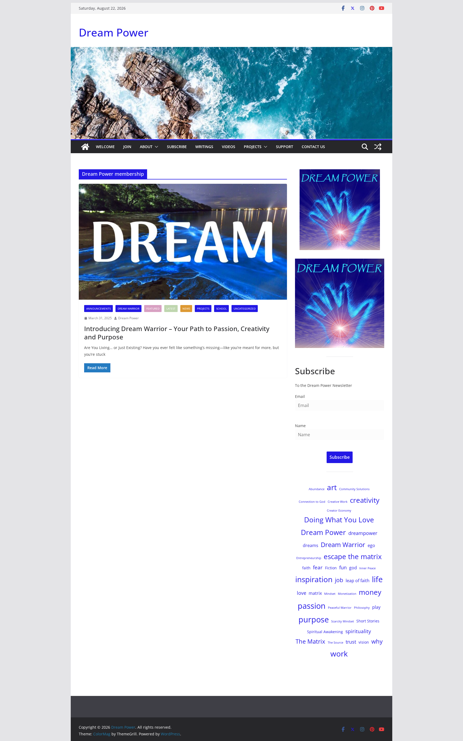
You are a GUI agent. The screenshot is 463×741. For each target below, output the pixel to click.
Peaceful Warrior (340, 608)
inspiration (314, 579)
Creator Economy (339, 510)
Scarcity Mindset (342, 621)
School (221, 308)
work (339, 653)
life (377, 579)
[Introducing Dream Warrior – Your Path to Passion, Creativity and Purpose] (183, 242)
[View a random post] (377, 146)
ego (371, 545)
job (339, 580)
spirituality (358, 631)
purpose (313, 619)
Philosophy (362, 608)
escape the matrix (353, 556)
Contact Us (313, 146)
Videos (228, 146)
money (370, 592)
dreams (310, 545)
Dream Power (113, 32)
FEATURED (152, 308)
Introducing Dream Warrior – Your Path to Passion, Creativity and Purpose (176, 332)
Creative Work (338, 502)
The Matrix (310, 641)
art (332, 487)
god (353, 568)
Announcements (98, 308)
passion (312, 605)
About (146, 146)
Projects (253, 146)
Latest (171, 308)
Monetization (347, 594)
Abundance (316, 489)
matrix (315, 593)
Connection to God (312, 502)
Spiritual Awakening (325, 631)
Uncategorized (245, 308)
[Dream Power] (85, 146)
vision (364, 642)
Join (127, 146)
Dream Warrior (128, 308)
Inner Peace (367, 568)
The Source (335, 642)
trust (351, 642)
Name (300, 425)
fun (343, 567)
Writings (204, 146)
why (377, 641)
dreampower (362, 533)
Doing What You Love (339, 519)
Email (300, 396)
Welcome (105, 146)
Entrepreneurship (308, 558)
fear (318, 567)
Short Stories (367, 620)
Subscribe (177, 146)
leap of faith (357, 581)
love (301, 593)
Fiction (331, 567)
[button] (155, 147)
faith (306, 567)
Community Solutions (354, 489)
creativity (364, 500)
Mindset (329, 594)
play (376, 607)
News (186, 308)
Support (284, 146)
